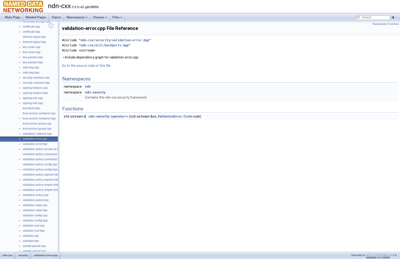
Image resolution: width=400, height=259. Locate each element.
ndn (88, 86)
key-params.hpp (33, 62)
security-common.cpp (36, 77)
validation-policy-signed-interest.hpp (46, 179)
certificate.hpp (31, 31)
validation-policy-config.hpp (40, 169)
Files (115, 17)
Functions (393, 24)
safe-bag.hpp (31, 72)
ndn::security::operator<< (108, 116)
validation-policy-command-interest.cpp (47, 154)
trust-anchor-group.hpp (37, 128)
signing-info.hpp (33, 103)
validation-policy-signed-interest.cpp (45, 174)
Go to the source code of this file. (86, 65)
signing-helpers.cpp (35, 88)
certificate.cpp (31, 26)
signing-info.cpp (33, 98)
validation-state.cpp (35, 205)
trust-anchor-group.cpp (37, 123)
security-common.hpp (36, 82)
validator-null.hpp (34, 230)
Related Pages (36, 17)
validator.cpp (31, 235)
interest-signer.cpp (34, 36)
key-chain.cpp (31, 47)
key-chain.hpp (32, 52)
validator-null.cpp (33, 225)
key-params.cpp (33, 57)
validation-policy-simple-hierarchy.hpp (47, 190)
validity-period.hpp (34, 251)
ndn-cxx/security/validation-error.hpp (115, 40)
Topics (56, 17)
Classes (98, 17)
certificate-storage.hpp (37, 21)
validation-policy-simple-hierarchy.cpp (46, 184)
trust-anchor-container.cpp (39, 113)
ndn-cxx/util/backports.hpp (105, 45)
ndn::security (95, 92)
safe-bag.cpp (31, 67)
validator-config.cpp (35, 215)
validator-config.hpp (35, 220)
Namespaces (76, 17)
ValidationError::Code (175, 116)
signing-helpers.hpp (35, 93)
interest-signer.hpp (34, 42)
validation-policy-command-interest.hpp (47, 159)
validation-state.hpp (35, 210)
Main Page (12, 17)
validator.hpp (31, 241)
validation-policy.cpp (35, 195)
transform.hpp (31, 108)
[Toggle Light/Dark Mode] (392, 17)
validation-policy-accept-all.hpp (42, 149)
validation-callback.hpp (37, 133)
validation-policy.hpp (36, 200)
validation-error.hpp (35, 144)
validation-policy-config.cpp (40, 164)
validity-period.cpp (34, 246)
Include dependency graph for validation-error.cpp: (101, 57)
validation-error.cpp (35, 139)
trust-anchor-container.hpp (39, 118)
